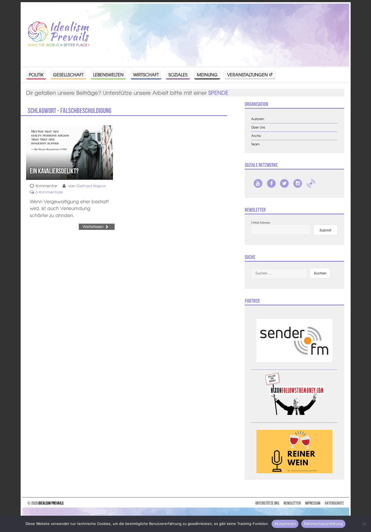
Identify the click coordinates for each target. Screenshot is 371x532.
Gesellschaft (68, 74)
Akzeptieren (285, 523)
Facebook (271, 183)
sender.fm (311, 183)
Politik (36, 74)
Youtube (258, 183)
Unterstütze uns (267, 503)
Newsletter (292, 503)
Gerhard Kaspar (91, 185)
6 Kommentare (49, 192)
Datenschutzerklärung (323, 523)
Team (255, 144)
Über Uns (258, 127)
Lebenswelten (108, 74)
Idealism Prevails (51, 503)
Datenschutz (334, 503)
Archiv (256, 135)
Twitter (284, 183)
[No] (364, 524)
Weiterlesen (93, 226)
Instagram (297, 183)
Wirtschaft (146, 74)
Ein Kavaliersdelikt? (54, 171)
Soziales (177, 74)
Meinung (207, 74)
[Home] (58, 34)
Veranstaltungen (247, 74)
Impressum (312, 503)
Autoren (257, 119)
